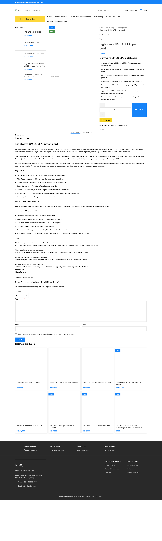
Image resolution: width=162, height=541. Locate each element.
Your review (20, 299)
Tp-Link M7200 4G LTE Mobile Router (96, 426)
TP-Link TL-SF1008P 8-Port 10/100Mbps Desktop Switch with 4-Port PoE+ (129, 428)
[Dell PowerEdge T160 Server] (18, 55)
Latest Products (133, 473)
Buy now (106, 120)
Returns (108, 473)
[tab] (75, 133)
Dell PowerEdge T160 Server (34, 53)
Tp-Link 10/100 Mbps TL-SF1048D (29, 426)
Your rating (18, 291)
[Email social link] (139, 2)
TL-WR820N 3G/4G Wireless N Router (97, 382)
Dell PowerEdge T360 (32, 43)
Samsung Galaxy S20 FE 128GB (28, 382)
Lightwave (103, 39)
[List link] (30, 476)
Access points (121, 28)
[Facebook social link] (134, 2)
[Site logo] (18, 10)
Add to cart (139, 110)
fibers (51, 243)
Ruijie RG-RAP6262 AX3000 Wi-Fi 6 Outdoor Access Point (34, 65)
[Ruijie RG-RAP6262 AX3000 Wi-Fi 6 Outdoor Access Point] (18, 66)
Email (84, 324)
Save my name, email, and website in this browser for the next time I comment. (46, 334)
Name (17, 324)
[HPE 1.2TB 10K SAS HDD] (18, 34)
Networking (110, 28)
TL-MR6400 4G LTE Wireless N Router (64, 382)
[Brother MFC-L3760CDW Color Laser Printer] (18, 77)
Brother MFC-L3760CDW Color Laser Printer (33, 76)
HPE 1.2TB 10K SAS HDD (32, 32)
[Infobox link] (26, 448)
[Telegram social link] (145, 2)
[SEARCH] (117, 10)
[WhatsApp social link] (142, 2)
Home (101, 28)
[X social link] (137, 2)
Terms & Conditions (112, 469)
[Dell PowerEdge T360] (18, 45)
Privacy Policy (110, 465)
